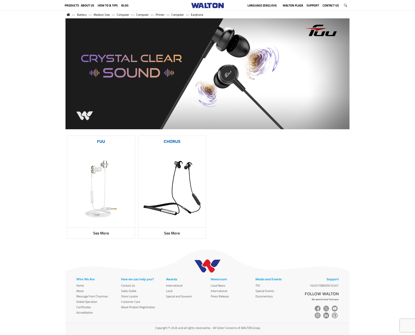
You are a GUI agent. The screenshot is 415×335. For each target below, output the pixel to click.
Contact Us (128, 285)
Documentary (264, 296)
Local (169, 291)
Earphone (197, 14)
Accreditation (84, 312)
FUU (101, 141)
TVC (257, 285)
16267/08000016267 (324, 285)
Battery (82, 14)
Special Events (264, 291)
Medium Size (102, 14)
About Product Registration (138, 307)
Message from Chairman (92, 296)
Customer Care (130, 301)
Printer (160, 14)
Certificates (83, 307)
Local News (218, 285)
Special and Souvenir (179, 296)
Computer (123, 14)
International (174, 285)
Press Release (220, 296)
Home (80, 285)
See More (101, 233)
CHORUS (172, 141)
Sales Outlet (128, 291)
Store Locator (129, 296)
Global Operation (86, 301)
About (80, 291)
